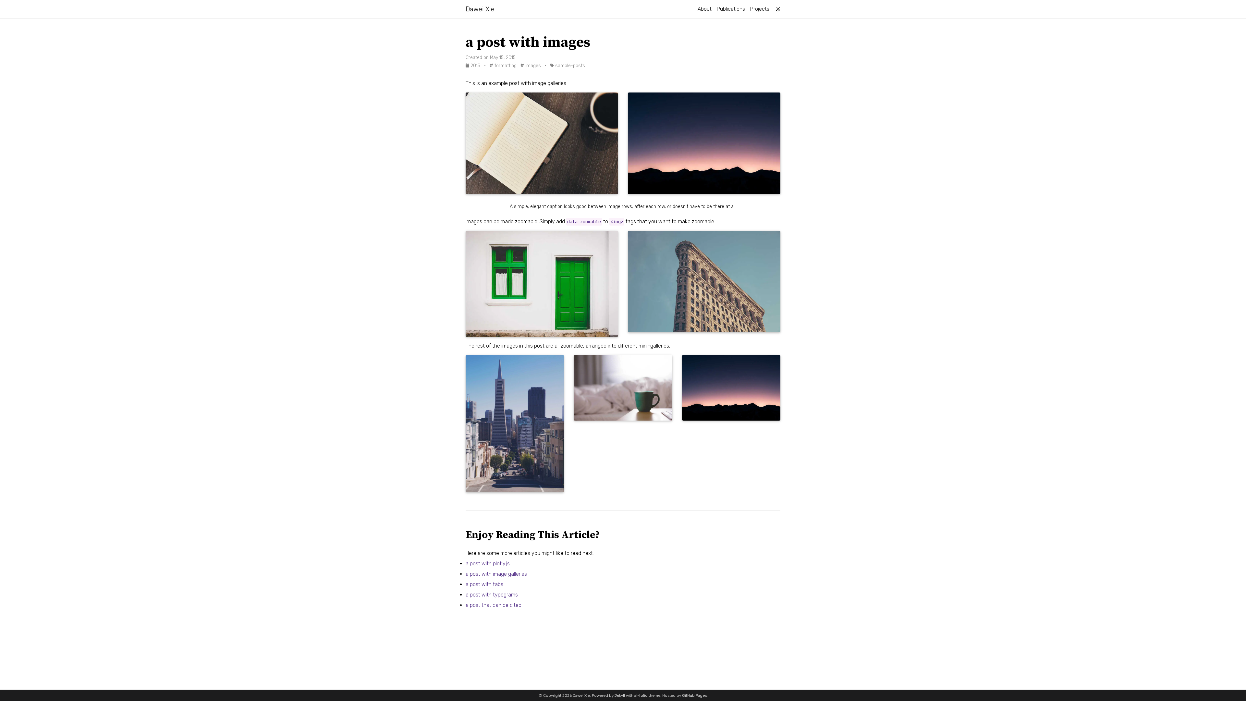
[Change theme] (776, 7)
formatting (505, 65)
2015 (475, 65)
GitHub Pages (694, 695)
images (532, 65)
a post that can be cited (493, 605)
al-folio (641, 695)
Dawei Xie (480, 9)
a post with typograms (492, 595)
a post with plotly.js (488, 563)
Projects (759, 9)
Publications (731, 9)
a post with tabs (484, 584)
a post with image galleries (496, 574)
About (705, 9)
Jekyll (620, 695)
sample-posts (569, 65)
